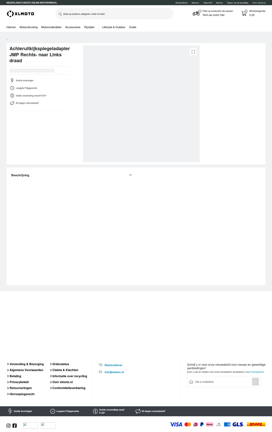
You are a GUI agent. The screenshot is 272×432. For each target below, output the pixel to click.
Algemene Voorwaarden (26, 370)
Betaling (15, 376)
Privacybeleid (19, 382)
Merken (219, 2)
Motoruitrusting (29, 27)
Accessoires (72, 27)
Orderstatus (60, 364)
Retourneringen (20, 388)
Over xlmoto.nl (259, 2)
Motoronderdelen (51, 27)
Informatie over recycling (69, 376)
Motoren (195, 2)
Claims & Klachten (65, 370)
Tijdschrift (207, 2)
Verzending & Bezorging (26, 364)
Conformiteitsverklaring (68, 388)
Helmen (11, 27)
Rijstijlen (89, 27)
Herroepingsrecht (21, 394)
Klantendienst (182, 2)
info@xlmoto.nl (114, 372)
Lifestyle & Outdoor (113, 27)
